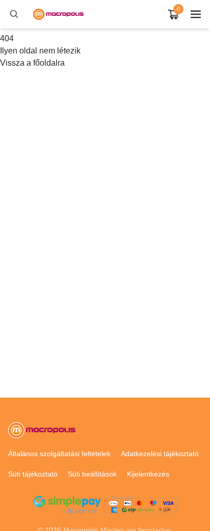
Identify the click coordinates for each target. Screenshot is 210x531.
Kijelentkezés (148, 474)
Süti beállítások (92, 474)
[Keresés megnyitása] (14, 14)
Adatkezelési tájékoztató (160, 454)
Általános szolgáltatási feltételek (59, 454)
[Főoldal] (58, 14)
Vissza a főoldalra (32, 63)
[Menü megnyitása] (196, 14)
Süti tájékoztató (33, 474)
